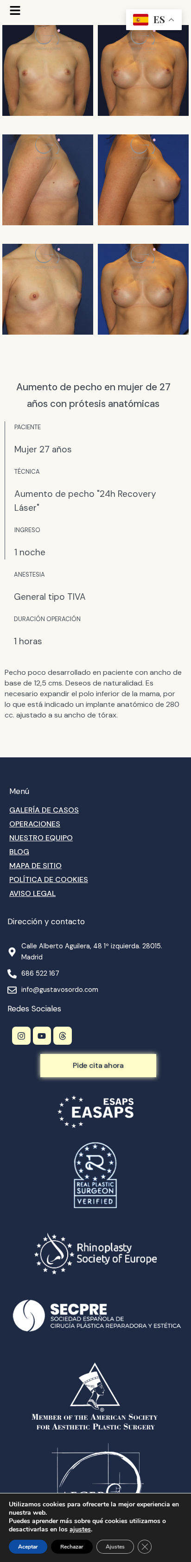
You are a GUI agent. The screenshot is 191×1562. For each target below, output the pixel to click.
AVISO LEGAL (32, 893)
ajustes (80, 1529)
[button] (15, 11)
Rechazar (71, 1546)
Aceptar (28, 1546)
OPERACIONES (34, 824)
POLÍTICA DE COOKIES (48, 879)
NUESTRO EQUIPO (41, 838)
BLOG (19, 852)
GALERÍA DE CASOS (44, 810)
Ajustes (115, 1546)
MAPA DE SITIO (35, 865)
